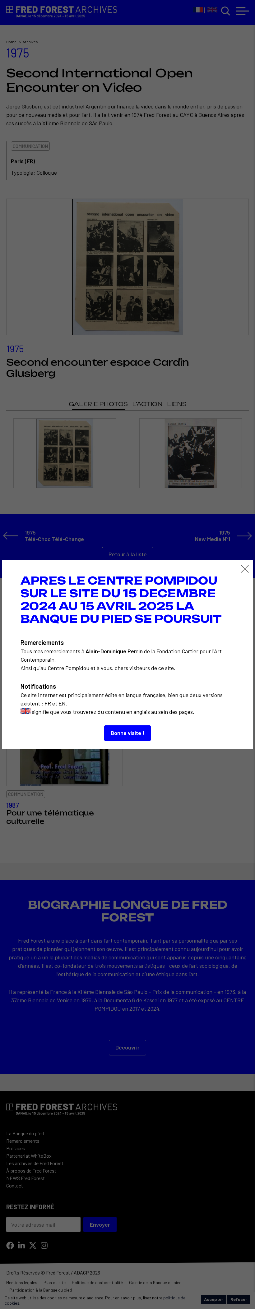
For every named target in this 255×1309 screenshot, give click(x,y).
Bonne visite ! (127, 732)
